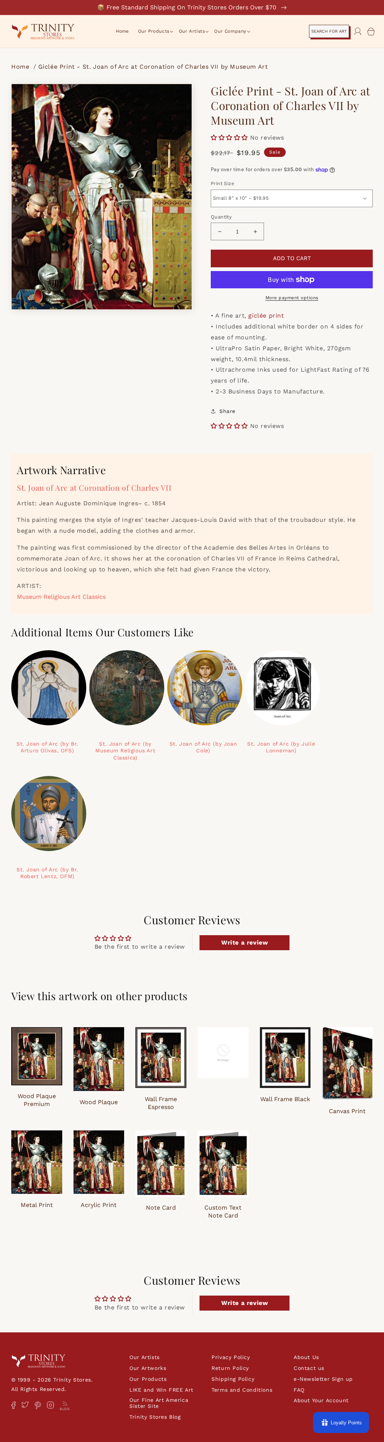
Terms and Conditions (242, 1390)
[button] (153, 31)
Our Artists (144, 1357)
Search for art (329, 31)
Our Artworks (147, 1368)
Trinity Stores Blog (154, 1417)
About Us (306, 1357)
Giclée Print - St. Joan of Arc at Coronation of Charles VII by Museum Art (153, 66)
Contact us (309, 1368)
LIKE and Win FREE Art (161, 1390)
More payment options (292, 297)
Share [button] (227, 411)
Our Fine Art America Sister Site (158, 1403)
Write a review (244, 942)
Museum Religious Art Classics (61, 596)
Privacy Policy (231, 1357)
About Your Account (321, 1400)
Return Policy (230, 1368)
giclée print (266, 315)
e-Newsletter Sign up (323, 1379)
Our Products (147, 1379)
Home (21, 66)
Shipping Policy (233, 1379)
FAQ (299, 1390)
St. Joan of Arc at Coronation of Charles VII (94, 487)
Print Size (222, 183)
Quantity (221, 217)
